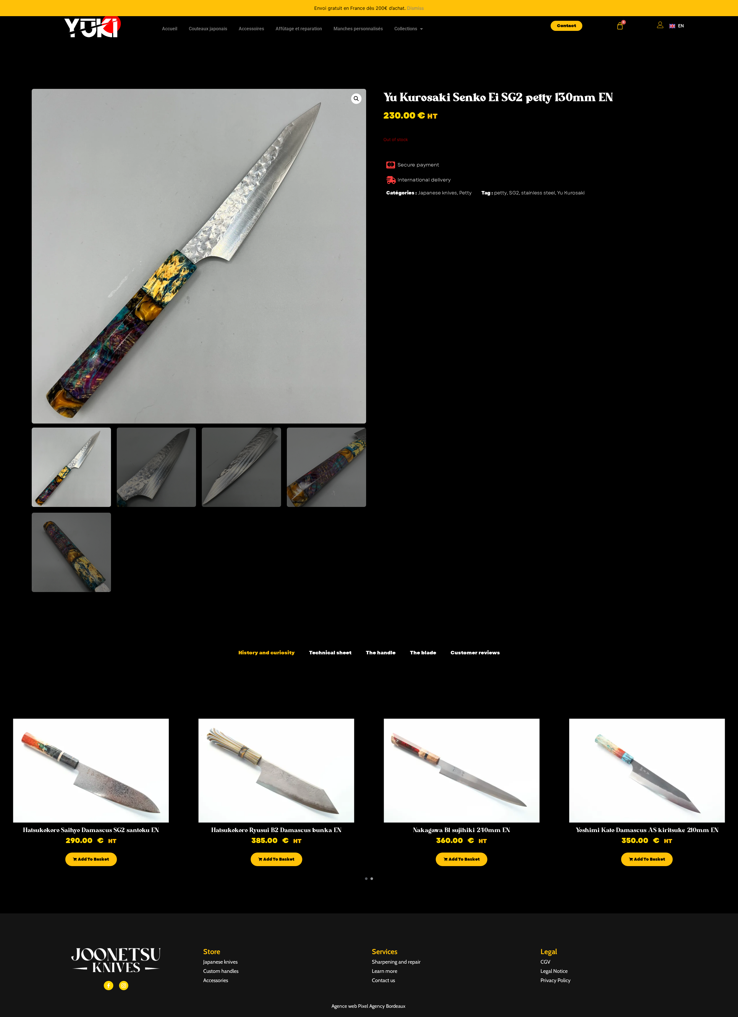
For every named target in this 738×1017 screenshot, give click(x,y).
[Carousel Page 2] (371, 878)
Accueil (169, 28)
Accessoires (251, 28)
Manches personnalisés (358, 28)
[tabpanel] (369, 667)
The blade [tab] (423, 652)
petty (500, 193)
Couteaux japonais (208, 28)
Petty (465, 193)
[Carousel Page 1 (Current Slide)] (366, 878)
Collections (405, 28)
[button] (356, 98)
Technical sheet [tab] (330, 652)
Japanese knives (437, 193)
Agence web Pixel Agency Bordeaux (369, 1006)
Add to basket (93, 859)
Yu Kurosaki (571, 193)
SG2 (514, 193)
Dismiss (415, 8)
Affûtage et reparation (299, 28)
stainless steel (538, 193)
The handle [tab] (381, 652)
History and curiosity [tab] (266, 652)
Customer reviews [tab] (475, 652)
